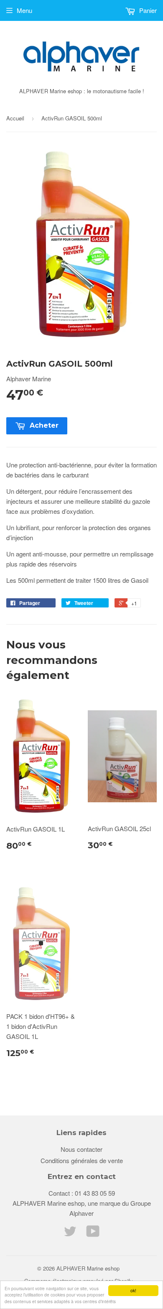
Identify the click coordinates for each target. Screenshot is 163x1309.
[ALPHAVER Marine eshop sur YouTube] (93, 1233)
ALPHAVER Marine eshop (88, 1268)
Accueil (15, 118)
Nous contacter (81, 1149)
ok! (133, 1290)
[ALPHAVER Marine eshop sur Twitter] (70, 1233)
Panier (147, 10)
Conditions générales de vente (82, 1160)
